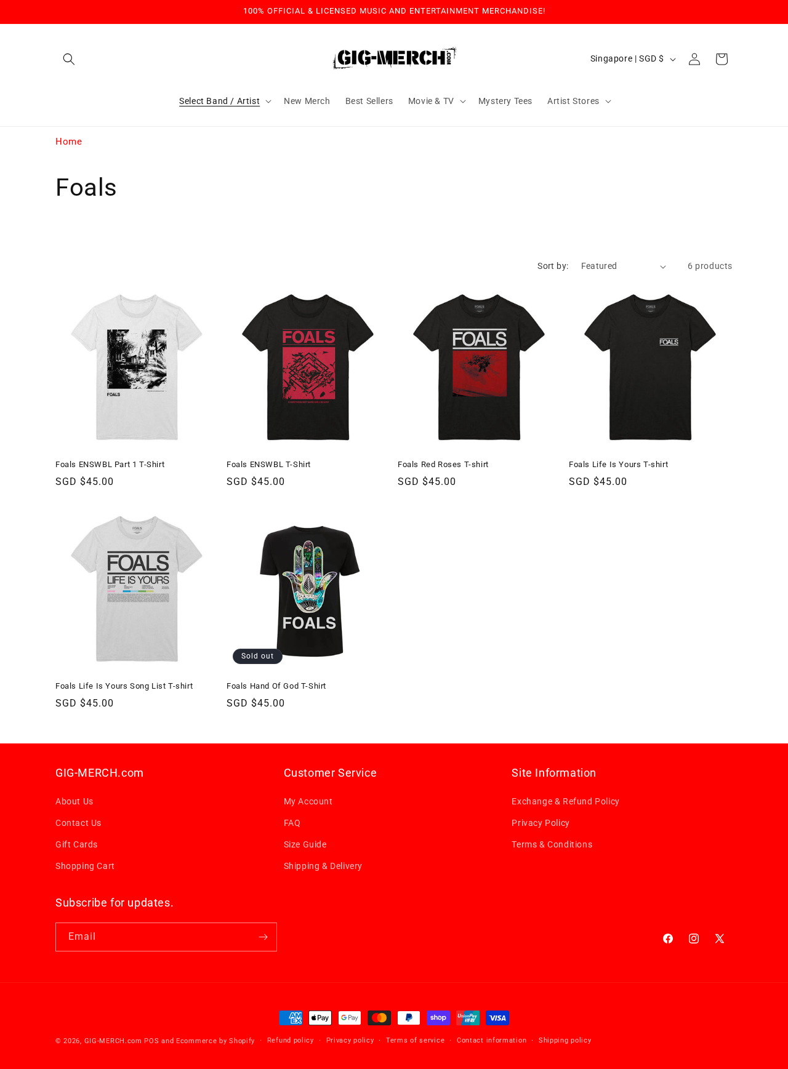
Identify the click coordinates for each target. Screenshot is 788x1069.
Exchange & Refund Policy (565, 801)
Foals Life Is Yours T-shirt (618, 464)
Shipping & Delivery (323, 866)
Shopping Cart (85, 866)
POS (151, 1041)
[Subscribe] (262, 937)
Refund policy (290, 1040)
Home (68, 141)
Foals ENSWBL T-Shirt (269, 464)
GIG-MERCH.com (113, 1041)
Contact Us (78, 823)
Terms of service (415, 1040)
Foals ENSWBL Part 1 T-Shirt (109, 464)
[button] (68, 59)
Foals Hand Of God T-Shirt (276, 686)
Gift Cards (76, 844)
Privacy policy (350, 1040)
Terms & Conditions (552, 844)
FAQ (292, 823)
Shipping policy (565, 1040)
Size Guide (305, 844)
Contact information (491, 1040)
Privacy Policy (540, 823)
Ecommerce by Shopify (215, 1041)
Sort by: (552, 266)
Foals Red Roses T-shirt (443, 464)
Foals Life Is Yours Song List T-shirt (124, 686)
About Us (74, 801)
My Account (308, 801)
